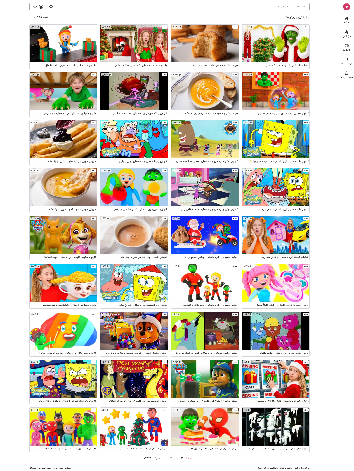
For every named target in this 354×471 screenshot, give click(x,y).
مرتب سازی (42, 17)
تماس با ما (58, 468)
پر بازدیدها (305, 468)
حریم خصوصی (44, 468)
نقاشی (281, 468)
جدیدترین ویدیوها (43, 25)
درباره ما (68, 468)
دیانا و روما (263, 468)
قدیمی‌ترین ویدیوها (42, 36)
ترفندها (273, 468)
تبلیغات (32, 468)
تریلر (289, 468)
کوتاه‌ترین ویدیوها (43, 41)
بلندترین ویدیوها (43, 46)
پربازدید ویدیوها (44, 31)
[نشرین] (346, 6)
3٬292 (147, 458)
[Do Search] (51, 6)
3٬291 (158, 458)
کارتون (295, 468)
